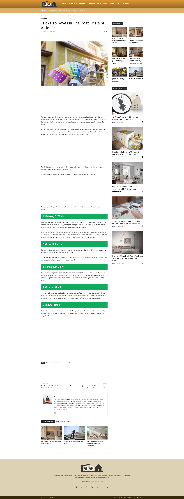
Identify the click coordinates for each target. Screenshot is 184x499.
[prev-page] (42, 449)
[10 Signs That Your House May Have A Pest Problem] (127, 103)
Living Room (114, 4)
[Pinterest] (51, 36)
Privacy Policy (131, 497)
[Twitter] (47, 36)
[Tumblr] (97, 487)
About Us (74, 10)
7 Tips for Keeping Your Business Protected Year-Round (119, 79)
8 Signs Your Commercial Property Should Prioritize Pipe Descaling (127, 222)
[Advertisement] (74, 101)
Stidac (44, 31)
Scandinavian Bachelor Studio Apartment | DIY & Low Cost (125, 187)
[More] (60, 36)
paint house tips (58, 362)
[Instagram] (82, 487)
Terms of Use (122, 497)
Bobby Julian (115, 157)
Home (64, 4)
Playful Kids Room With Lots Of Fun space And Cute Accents (126, 153)
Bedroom (82, 4)
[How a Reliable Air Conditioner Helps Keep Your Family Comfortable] (97, 433)
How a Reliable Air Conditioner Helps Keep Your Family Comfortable (95, 443)
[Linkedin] (55, 413)
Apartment (72, 4)
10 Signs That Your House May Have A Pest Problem (125, 118)
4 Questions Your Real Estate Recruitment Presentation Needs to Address (94, 387)
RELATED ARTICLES (48, 422)
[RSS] (92, 487)
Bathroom (125, 4)
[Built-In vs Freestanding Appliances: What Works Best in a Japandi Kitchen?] (136, 32)
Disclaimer (114, 497)
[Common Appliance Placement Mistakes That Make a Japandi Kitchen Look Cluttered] (136, 52)
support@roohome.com (95, 482)
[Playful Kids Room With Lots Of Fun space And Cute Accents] (127, 138)
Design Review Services (55, 10)
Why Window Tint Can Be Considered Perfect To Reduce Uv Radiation (56, 387)
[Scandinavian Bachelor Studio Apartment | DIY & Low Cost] (127, 173)
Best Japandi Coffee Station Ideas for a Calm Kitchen (119, 40)
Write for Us (140, 497)
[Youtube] (107, 487)
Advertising (66, 10)
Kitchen (92, 4)
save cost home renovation (71, 362)
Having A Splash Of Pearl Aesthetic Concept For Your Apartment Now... (127, 258)
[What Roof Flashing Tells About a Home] (74, 433)
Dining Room (102, 4)
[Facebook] (43, 36)
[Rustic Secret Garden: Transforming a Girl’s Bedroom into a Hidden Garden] (119, 52)
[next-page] (45, 449)
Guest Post (44, 10)
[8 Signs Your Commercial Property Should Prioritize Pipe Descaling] (127, 207)
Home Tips (49, 16)
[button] (141, 4)
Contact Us (82, 10)
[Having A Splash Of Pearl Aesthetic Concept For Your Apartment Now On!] (127, 242)
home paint (49, 362)
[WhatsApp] (56, 36)
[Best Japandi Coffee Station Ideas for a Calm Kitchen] (51, 433)
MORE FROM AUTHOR (63, 422)
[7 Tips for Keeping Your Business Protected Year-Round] (119, 72)
